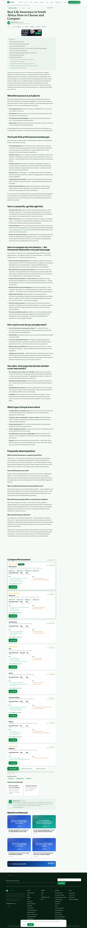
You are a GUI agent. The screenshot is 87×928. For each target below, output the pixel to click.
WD (9, 23)
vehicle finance (28, 113)
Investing (42, 2)
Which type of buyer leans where (16, 55)
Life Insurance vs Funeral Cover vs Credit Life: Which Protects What (19, 853)
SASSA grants (30, 918)
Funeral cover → (11, 778)
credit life (15, 170)
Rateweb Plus (58, 901)
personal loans (33, 335)
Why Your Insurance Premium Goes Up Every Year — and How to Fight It (43, 853)
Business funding (58, 892)
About (56, 905)
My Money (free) (58, 899)
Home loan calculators (32, 910)
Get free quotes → (13, 768)
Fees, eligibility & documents (16, 583)
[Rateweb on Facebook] (6, 906)
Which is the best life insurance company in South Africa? (22, 59)
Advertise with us (58, 914)
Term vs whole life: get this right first (17, 46)
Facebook (19, 26)
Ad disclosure (72, 897)
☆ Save (9, 26)
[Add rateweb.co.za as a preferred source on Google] (50, 8)
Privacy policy (72, 892)
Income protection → (20, 778)
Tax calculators (30, 908)
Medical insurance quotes (60, 897)
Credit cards (30, 901)
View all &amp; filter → (51, 560)
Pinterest (38, 26)
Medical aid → (28, 778)
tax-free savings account (15, 229)
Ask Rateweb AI (30, 892)
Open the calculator (40, 768)
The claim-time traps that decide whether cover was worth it (23, 52)
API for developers (59, 918)
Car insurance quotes (59, 895)
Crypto (42, 892)
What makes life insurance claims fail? (18, 67)
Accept (30, 924)
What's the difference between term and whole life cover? (22, 63)
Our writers (57, 903)
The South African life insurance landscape (19, 43)
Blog (28, 895)
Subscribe (61, 883)
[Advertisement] (31, 548)
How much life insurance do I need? (17, 61)
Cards (30, 2)
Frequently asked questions (15, 57)
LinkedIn (26, 26)
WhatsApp (32, 26)
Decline (24, 924)
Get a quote (13, 587)
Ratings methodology (73, 899)
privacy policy (57, 921)
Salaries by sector (31, 912)
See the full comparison (26, 768)
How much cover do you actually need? (18, 50)
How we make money (59, 908)
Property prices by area (32, 914)
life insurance (21, 72)
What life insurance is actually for (16, 41)
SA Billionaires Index (45, 897)
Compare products (31, 903)
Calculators (29, 905)
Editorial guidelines (59, 910)
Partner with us (58, 912)
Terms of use (71, 895)
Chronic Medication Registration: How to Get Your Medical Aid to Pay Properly (44, 830)
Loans (26, 2)
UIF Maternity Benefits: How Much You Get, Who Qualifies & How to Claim (18, 830)
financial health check (29, 359)
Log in (65, 2)
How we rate (52, 565)
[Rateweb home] (11, 2)
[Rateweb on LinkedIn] (8, 906)
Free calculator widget (60, 916)
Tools (47, 2)
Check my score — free (74, 2)
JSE (42, 895)
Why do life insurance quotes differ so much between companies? (24, 65)
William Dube (14, 22)
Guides (51, 2)
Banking (36, 2)
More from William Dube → (18, 807)
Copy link (43, 26)
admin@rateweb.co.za (11, 903)
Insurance (20, 2)
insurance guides (13, 444)
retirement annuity (29, 229)
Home (8, 5)
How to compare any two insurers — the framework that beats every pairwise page (28, 48)
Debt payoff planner (31, 916)
